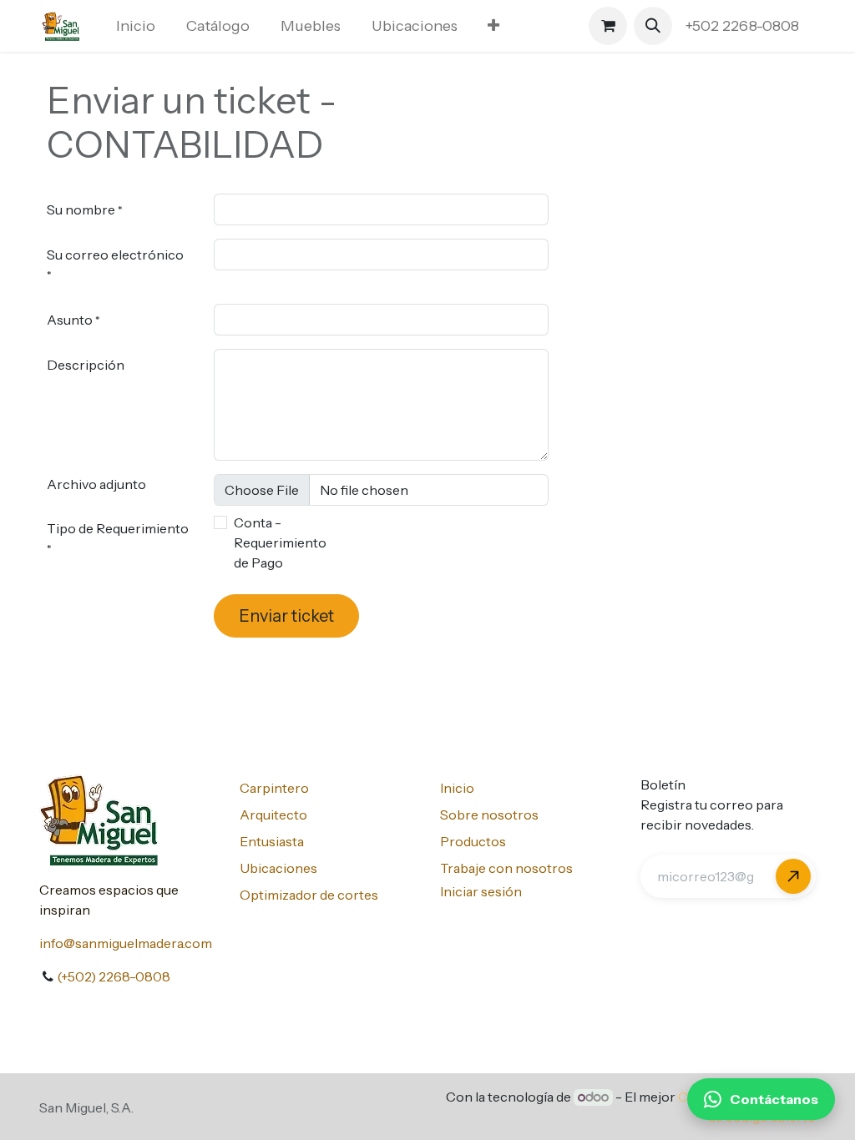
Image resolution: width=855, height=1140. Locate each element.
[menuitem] (136, 26)
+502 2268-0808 (744, 26)
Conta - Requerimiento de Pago (280, 542)
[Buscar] (793, 876)
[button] (653, 26)
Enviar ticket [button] (286, 616)
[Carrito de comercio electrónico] (608, 26)
